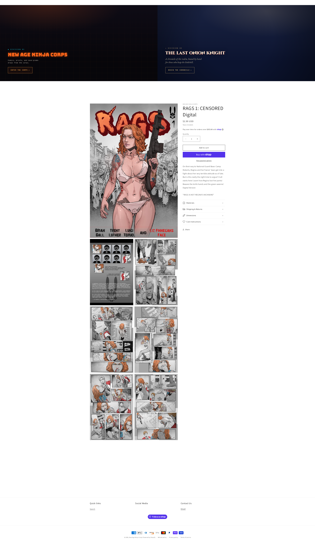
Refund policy (162, 537)
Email (183, 509)
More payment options (204, 160)
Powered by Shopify (149, 537)
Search (92, 509)
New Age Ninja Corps (135, 537)
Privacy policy (173, 537)
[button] (204, 203)
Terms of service (186, 537)
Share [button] (187, 229)
